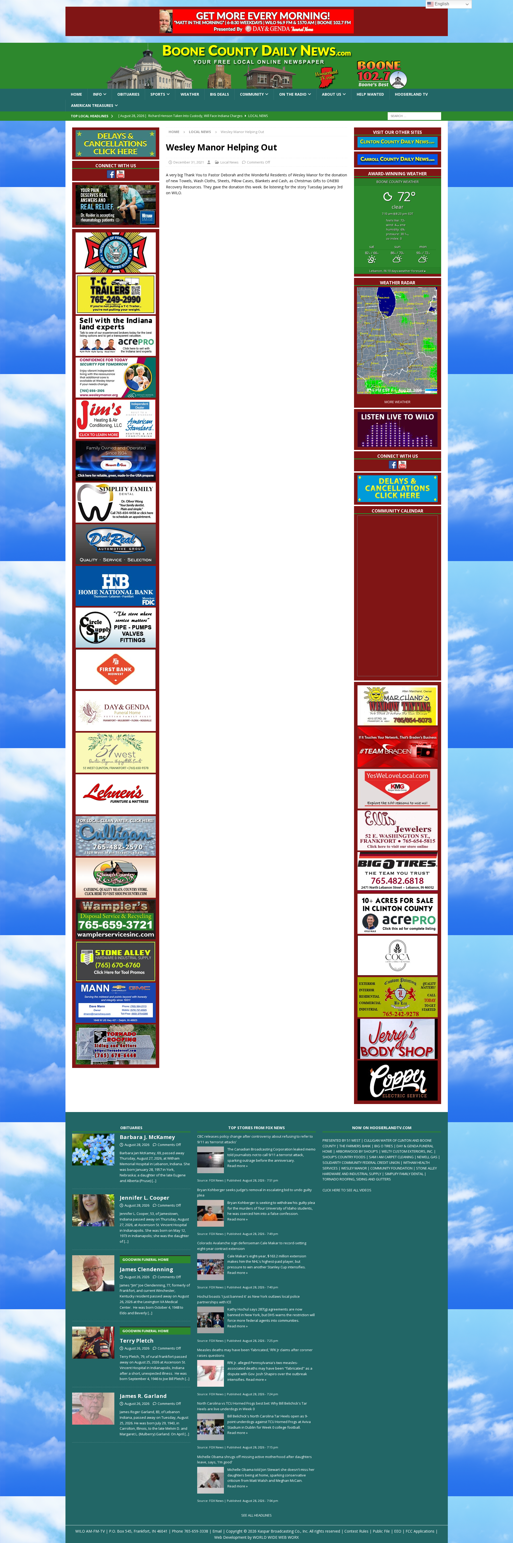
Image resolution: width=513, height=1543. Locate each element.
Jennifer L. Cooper (144, 1197)
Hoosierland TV (411, 94)
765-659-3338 (196, 1531)
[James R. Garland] (93, 1413)
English (441, 4)
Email (217, 1531)
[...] (154, 1180)
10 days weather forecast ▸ (397, 271)
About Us (331, 94)
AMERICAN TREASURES (92, 105)
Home (76, 94)
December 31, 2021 (188, 162)
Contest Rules (356, 1531)
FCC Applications (420, 1531)
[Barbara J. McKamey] (93, 1157)
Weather (190, 94)
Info (97, 94)
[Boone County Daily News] (256, 66)
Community (252, 94)
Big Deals (219, 94)
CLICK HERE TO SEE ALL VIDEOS (346, 1190)
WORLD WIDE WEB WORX (276, 1537)
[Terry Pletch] (93, 1353)
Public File (381, 1531)
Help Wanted (370, 94)
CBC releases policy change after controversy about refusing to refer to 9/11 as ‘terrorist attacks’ (255, 1139)
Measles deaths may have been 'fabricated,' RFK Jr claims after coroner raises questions (255, 1352)
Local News (229, 162)
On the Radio (292, 94)
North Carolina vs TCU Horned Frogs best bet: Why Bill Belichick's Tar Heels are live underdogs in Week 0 (252, 1406)
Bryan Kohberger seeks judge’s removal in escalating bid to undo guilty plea (254, 1192)
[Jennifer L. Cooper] (93, 1218)
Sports (157, 94)
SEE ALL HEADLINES (256, 1515)
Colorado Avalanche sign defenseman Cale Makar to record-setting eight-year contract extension (251, 1246)
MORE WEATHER (397, 402)
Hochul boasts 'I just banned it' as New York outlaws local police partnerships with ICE (248, 1299)
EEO (397, 1531)
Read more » (237, 1165)
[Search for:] (414, 115)
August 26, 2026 (137, 1276)
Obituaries (128, 94)
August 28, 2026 (137, 1144)
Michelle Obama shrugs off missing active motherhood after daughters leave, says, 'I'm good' (254, 1459)
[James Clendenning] (93, 1284)
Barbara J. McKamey (147, 1137)
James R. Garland (143, 1396)
